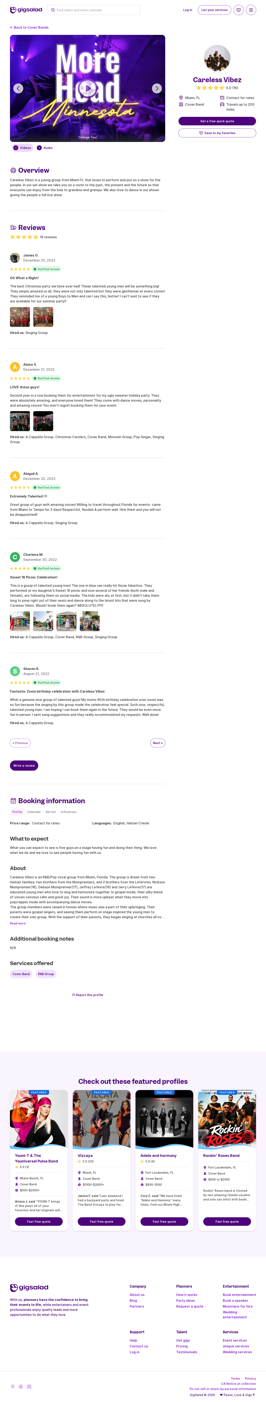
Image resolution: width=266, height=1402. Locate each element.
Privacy (250, 1378)
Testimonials (186, 1352)
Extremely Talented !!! (28, 496)
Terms (235, 1378)
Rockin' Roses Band (221, 1155)
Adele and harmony (158, 1155)
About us (137, 1295)
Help (133, 1340)
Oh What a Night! (24, 278)
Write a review (24, 765)
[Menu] (251, 10)
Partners (137, 1306)
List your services (214, 10)
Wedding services (237, 1352)
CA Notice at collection (238, 1383)
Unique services (236, 1346)
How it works (186, 1295)
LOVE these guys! (24, 387)
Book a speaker (235, 1300)
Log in (187, 10)
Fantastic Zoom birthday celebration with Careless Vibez (57, 691)
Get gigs (183, 1340)
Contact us (139, 1346)
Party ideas (185, 1300)
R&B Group (46, 974)
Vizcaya (85, 1155)
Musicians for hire (238, 1306)
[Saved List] (239, 10)
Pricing (182, 1346)
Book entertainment (239, 1295)
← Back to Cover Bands (29, 27)
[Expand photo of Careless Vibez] (217, 58)
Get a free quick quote (217, 121)
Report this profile (89, 995)
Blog (133, 1300)
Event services (235, 1340)
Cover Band (194, 104)
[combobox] (96, 10)
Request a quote (189, 1306)
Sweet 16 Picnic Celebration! (34, 577)
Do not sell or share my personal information (223, 1389)
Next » (158, 743)
